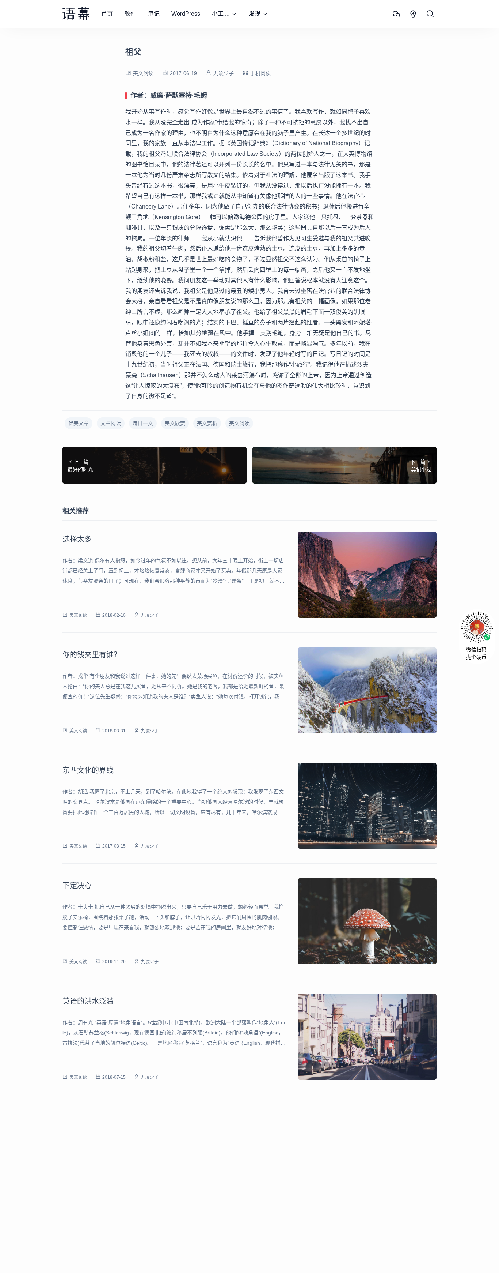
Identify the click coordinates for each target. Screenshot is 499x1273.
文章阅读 (110, 423)
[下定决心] (367, 921)
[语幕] (75, 13)
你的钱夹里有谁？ (91, 655)
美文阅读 (143, 73)
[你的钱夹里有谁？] (367, 690)
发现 (254, 14)
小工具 (220, 14)
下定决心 (77, 886)
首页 (107, 14)
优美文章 (78, 423)
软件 (130, 14)
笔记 (154, 14)
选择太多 (77, 539)
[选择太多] (367, 575)
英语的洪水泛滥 (88, 1001)
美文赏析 (207, 423)
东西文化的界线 (88, 770)
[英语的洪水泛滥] (367, 1037)
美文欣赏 (175, 423)
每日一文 (143, 423)
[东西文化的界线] (367, 806)
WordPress (185, 14)
